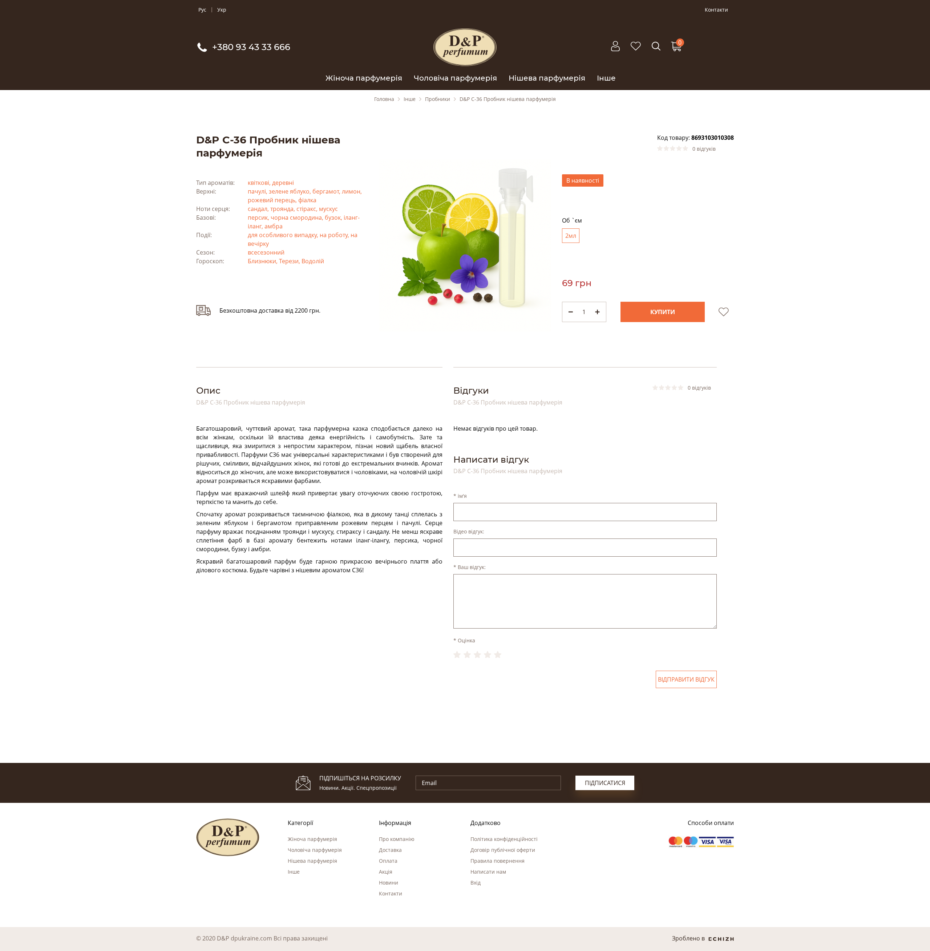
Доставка (390, 849)
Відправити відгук (686, 679)
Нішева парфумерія (547, 78)
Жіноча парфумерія (364, 78)
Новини (388, 882)
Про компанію (397, 839)
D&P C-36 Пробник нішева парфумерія (508, 99)
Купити (662, 312)
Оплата (388, 860)
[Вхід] (615, 50)
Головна (384, 99)
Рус (202, 10)
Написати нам (488, 871)
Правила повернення (497, 860)
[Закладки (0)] (636, 50)
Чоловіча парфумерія (455, 78)
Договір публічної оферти (502, 849)
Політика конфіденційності (504, 839)
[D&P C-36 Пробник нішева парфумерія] (465, 245)
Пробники (437, 99)
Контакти (716, 10)
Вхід (475, 882)
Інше (606, 78)
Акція (385, 871)
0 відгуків (704, 149)
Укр (221, 10)
